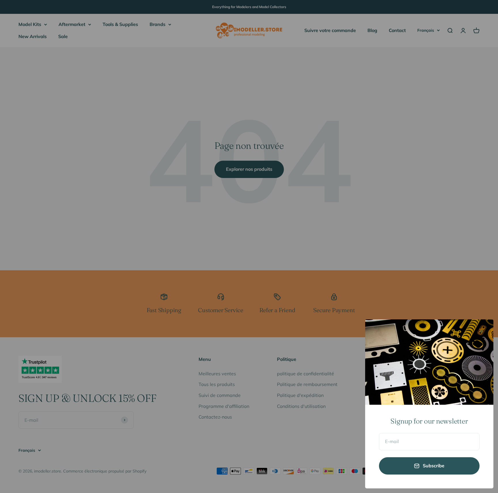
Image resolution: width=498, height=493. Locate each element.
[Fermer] (481, 331)
